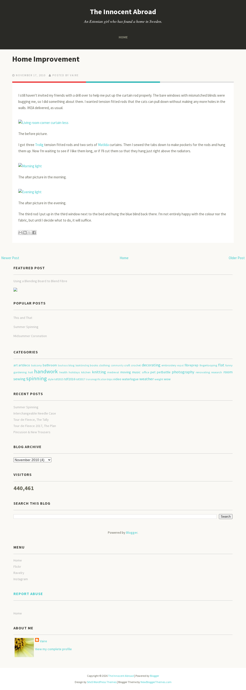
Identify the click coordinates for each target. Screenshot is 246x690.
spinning (36, 378)
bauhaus (63, 365)
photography (183, 371)
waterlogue (130, 379)
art (15, 365)
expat (180, 365)
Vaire (43, 641)
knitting (99, 371)
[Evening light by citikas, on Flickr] (30, 191)
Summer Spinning (25, 327)
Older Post (237, 258)
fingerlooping (208, 365)
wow (167, 379)
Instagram (20, 579)
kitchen (86, 372)
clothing (104, 365)
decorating (151, 365)
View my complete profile (53, 649)
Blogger (131, 532)
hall (30, 372)
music (136, 372)
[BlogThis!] (25, 232)
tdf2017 (80, 379)
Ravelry (18, 573)
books (94, 365)
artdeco (24, 365)
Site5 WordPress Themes (102, 682)
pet (152, 372)
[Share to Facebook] (34, 232)
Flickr (17, 566)
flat (221, 365)
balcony (36, 365)
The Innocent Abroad (123, 11)
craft (127, 365)
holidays (74, 372)
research (216, 372)
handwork (46, 371)
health (63, 372)
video (117, 379)
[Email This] (20, 232)
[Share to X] (29, 232)
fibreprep (191, 365)
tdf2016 (69, 379)
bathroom (50, 365)
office (145, 372)
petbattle (164, 372)
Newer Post (10, 258)
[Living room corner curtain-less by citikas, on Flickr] (43, 122)
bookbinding (82, 365)
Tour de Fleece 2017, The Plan (34, 426)
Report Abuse (28, 593)
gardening (20, 372)
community (117, 365)
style (51, 379)
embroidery (168, 365)
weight (158, 379)
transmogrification (96, 379)
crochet (136, 365)
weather (146, 378)
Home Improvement (46, 59)
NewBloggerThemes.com (156, 682)
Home (123, 37)
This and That (22, 318)
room (228, 371)
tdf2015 (58, 379)
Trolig (39, 144)
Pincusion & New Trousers (31, 432)
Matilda (103, 144)
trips (109, 379)
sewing (19, 378)
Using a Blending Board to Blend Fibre (40, 281)
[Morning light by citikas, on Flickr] (30, 165)
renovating (203, 372)
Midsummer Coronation (30, 336)
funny (229, 365)
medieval (113, 372)
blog (71, 365)
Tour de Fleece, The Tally (31, 419)
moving (125, 372)
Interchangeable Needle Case (34, 413)
